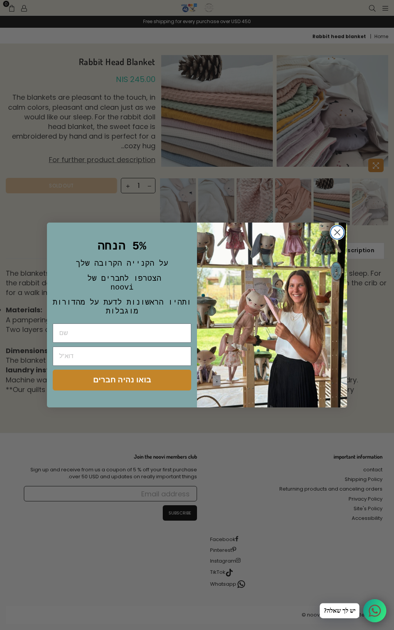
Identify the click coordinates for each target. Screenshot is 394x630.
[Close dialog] (337, 232)
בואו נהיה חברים (122, 380)
